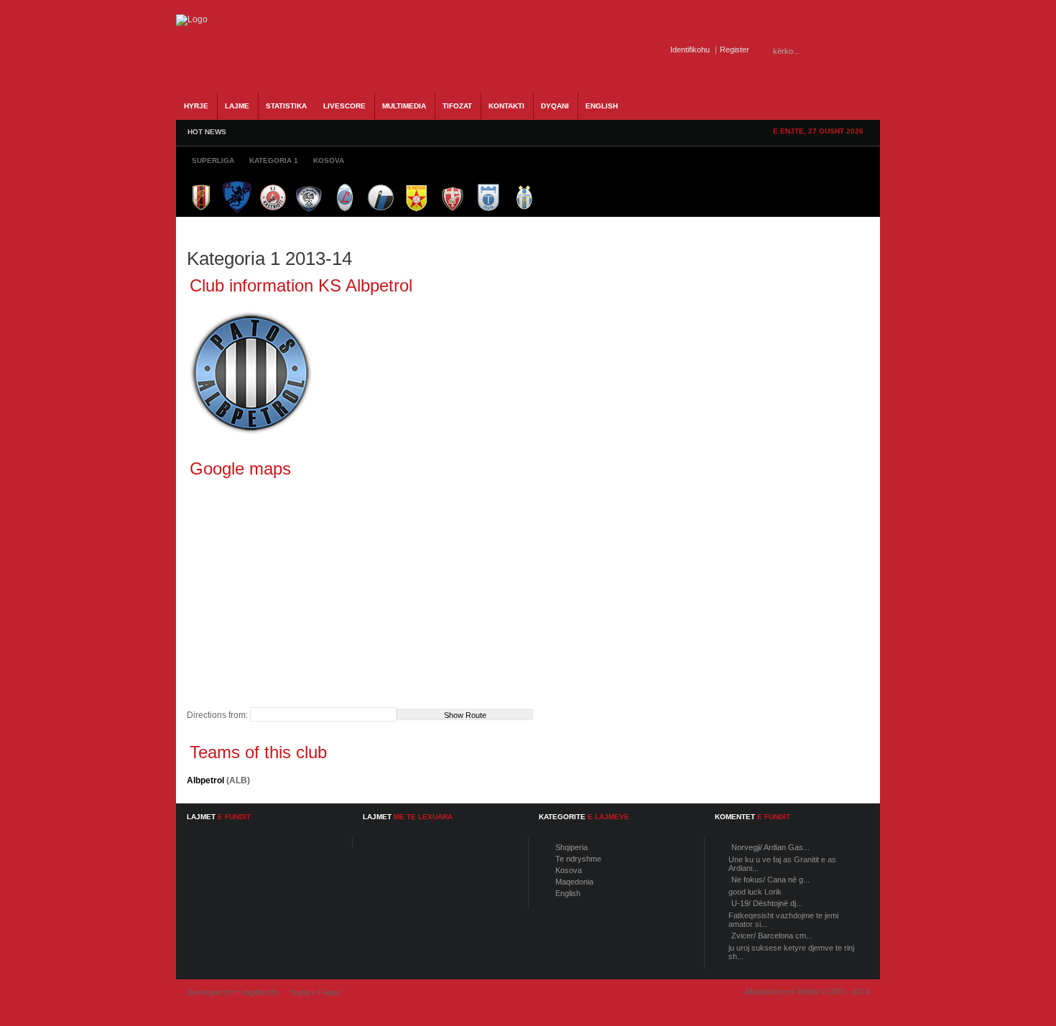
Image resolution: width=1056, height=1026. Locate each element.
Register (734, 49)
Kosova (568, 870)
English (567, 893)
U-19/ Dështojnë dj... (766, 903)
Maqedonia (574, 881)
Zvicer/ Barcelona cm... (771, 935)
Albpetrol (205, 780)
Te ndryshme (578, 858)
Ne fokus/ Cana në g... (770, 879)
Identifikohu (690, 49)
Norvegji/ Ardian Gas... (770, 847)
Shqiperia (571, 847)
